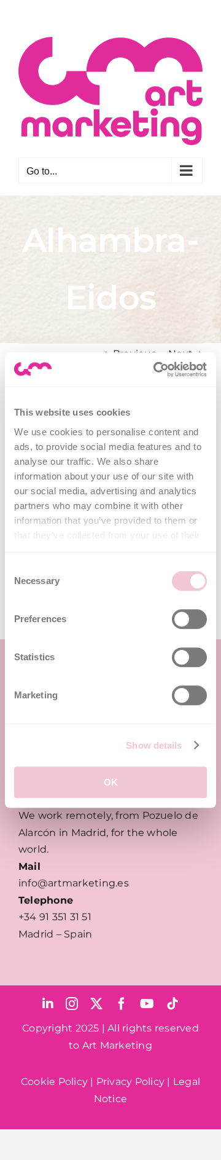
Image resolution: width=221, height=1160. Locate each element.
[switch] (189, 619)
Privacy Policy (130, 1081)
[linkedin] (47, 1004)
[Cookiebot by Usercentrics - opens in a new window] (156, 369)
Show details (154, 745)
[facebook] (121, 1004)
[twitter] (96, 1004)
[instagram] (72, 1004)
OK (111, 782)
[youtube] (147, 1004)
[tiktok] (172, 1004)
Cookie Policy (54, 1081)
